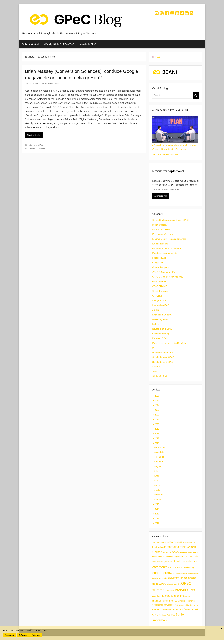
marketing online (162, 600)
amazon (185, 542)
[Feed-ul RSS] (191, 14)
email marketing (181, 573)
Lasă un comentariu (37, 148)
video (176, 609)
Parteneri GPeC (160, 338)
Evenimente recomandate (164, 253)
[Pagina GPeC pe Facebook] (167, 14)
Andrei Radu (192, 542)
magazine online (158, 596)
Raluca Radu (52, 84)
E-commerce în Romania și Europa (169, 239)
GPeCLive (157, 296)
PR (153, 348)
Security (156, 366)
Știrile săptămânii (30, 44)
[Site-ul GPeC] (162, 14)
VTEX (181, 609)
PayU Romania (179, 605)
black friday (157, 547)
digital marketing (183, 561)
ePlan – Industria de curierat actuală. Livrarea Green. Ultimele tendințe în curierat (174, 147)
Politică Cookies (40, 630)
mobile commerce (187, 601)
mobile (176, 601)
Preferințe (36, 635)
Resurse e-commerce (162, 352)
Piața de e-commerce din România (169, 343)
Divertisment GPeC (161, 229)
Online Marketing (160, 333)
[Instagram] (172, 14)
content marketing (170, 556)
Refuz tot (23, 635)
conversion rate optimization (162, 562)
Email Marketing (160, 244)
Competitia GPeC (169, 552)
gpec (155, 583)
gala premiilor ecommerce (182, 577)
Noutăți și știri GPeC (162, 329)
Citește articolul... (34, 135)
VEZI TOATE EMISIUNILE (165, 154)
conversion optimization (188, 556)
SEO (154, 371)
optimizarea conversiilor (163, 605)
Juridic (155, 310)
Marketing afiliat (160, 319)
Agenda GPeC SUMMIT (171, 542)
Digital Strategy (159, 225)
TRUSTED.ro (166, 609)
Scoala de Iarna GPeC (163, 357)
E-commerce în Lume (162, 234)
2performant (156, 542)
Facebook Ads (159, 258)
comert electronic (174, 547)
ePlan (188, 573)
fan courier (163, 578)
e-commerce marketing (181, 567)
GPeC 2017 (166, 583)
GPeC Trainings (160, 291)
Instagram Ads (159, 300)
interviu (169, 590)
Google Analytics (160, 267)
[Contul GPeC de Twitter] (182, 14)
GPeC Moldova (159, 281)
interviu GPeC (185, 590)
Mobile (155, 324)
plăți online (188, 605)
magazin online (174, 595)
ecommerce (161, 573)
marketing (187, 596)
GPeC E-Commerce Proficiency (167, 277)
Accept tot (9, 635)
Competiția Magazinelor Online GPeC (170, 220)
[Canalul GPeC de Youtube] (177, 14)
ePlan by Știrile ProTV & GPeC (59, 44)
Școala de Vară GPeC (162, 362)
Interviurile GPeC (88, 44)
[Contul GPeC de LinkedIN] (187, 14)
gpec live (177, 584)
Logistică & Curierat (162, 315)
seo (158, 609)
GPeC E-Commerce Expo (164, 272)
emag (172, 573)
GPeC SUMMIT (159, 286)
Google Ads (157, 262)
